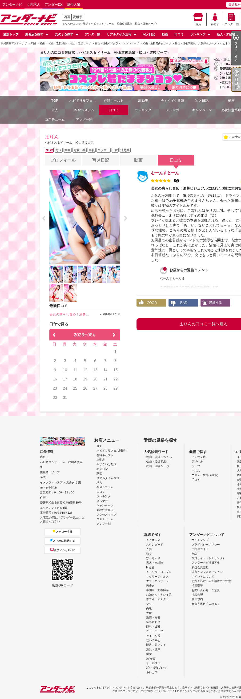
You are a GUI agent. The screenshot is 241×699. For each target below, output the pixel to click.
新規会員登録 (200, 567)
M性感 (150, 567)
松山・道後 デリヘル (159, 457)
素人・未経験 (154, 562)
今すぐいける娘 (106, 464)
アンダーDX (53, 4)
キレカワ (151, 672)
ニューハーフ (154, 631)
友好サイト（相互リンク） (208, 558)
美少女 (150, 585)
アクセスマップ (106, 514)
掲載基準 (197, 585)
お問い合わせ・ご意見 (206, 590)
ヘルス (196, 470)
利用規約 (197, 599)
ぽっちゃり (153, 558)
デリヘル (197, 461)
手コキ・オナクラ (157, 599)
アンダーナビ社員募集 (206, 562)
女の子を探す (64, 34)
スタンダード (154, 544)
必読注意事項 (104, 510)
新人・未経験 (226, 34)
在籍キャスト (114, 100)
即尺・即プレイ (156, 644)
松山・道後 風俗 (156, 461)
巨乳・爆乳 (153, 626)
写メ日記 (149, 34)
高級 (149, 608)
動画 (165, 34)
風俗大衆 (73, 4)
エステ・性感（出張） (206, 475)
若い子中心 (153, 640)
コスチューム (55, 119)
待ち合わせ (153, 622)
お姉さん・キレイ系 (159, 594)
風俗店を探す (34, 34)
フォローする (64, 531)
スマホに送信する (64, 540)
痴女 (149, 654)
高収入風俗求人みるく (206, 604)
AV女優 (150, 658)
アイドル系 (153, 636)
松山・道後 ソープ (157, 466)
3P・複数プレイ (156, 667)
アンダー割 (232, 24)
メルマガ (172, 110)
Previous (43, 218)
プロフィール (63, 160)
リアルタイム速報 (119, 34)
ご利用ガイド (200, 549)
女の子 (215, 24)
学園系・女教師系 (157, 590)
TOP (54, 100)
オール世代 (153, 663)
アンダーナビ (12, 4)
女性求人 (33, 4)
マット (150, 604)
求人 (55, 110)
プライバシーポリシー (206, 544)
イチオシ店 (199, 457)
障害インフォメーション (207, 572)
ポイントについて (203, 576)
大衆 (149, 613)
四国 (67, 17)
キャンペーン (202, 110)
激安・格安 (153, 617)
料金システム (84, 110)
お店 (198, 24)
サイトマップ (200, 539)
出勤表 (143, 100)
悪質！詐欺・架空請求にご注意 (211, 581)
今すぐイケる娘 (172, 100)
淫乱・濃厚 (153, 649)
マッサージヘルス (157, 576)
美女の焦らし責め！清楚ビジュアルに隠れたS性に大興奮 (70, 314)
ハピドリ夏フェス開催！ (84, 100)
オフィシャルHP (64, 550)
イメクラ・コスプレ (159, 572)
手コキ (196, 479)
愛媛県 (78, 17)
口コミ (179, 34)
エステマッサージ (157, 581)
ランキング (197, 34)
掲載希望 (197, 594)
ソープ (196, 466)
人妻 (149, 549)
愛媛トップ (11, 34)
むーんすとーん (165, 173)
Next (125, 218)
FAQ (194, 553)
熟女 (149, 553)
